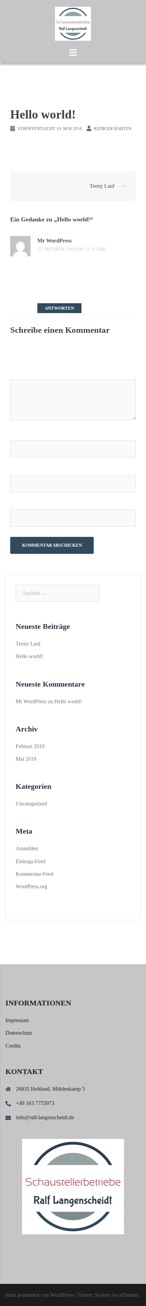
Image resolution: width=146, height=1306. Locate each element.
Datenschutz (18, 1033)
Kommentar (24, 373)
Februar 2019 (30, 746)
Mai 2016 (26, 759)
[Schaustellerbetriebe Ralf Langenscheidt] (73, 23)
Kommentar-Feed (34, 874)
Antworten (59, 308)
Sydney (103, 1295)
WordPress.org (31, 886)
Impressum (17, 1020)
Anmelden (27, 848)
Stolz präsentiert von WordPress (39, 1295)
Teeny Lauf (102, 186)
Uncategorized (31, 803)
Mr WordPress (54, 240)
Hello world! (29, 656)
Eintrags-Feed (30, 861)
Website (19, 503)
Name (19, 434)
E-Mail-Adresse (30, 469)
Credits (13, 1046)
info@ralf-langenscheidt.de (45, 1117)
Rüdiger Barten (112, 128)
